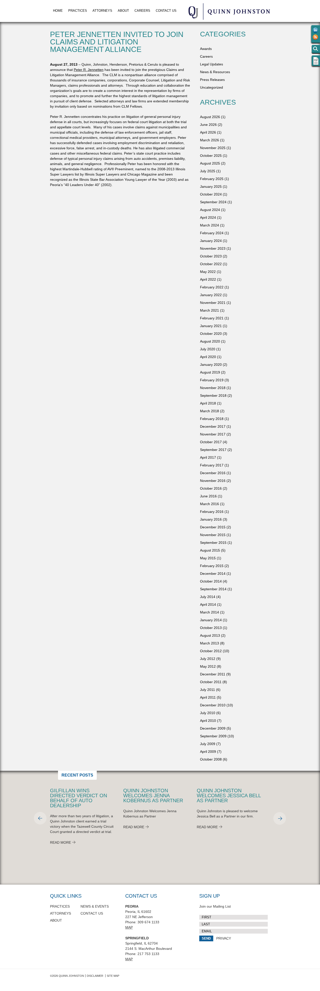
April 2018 (208, 403)
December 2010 (213, 705)
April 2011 (208, 697)
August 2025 (210, 163)
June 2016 (208, 496)
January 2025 (211, 187)
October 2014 (211, 581)
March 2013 (209, 643)
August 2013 (210, 635)
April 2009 (208, 752)
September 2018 (213, 395)
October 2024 (211, 194)
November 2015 (213, 535)
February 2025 (212, 179)
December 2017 (213, 426)
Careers (142, 10)
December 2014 (213, 574)
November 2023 (213, 248)
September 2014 (213, 589)
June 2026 (208, 125)
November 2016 (213, 481)
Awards (206, 49)
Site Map (113, 975)
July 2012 (207, 659)
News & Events (94, 906)
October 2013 (211, 628)
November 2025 (213, 148)
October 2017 (211, 442)
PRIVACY (223, 938)
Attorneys (102, 10)
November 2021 (213, 303)
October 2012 (211, 651)
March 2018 (209, 411)
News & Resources (215, 72)
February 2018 (212, 419)
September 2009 (213, 736)
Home (58, 10)
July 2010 (207, 713)
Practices (77, 10)
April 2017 (208, 457)
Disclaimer (95, 975)
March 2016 (209, 504)
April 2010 (208, 721)
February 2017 (212, 465)
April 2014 (208, 604)
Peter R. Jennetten (89, 70)
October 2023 (211, 256)
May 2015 (208, 558)
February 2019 (212, 380)
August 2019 (210, 372)
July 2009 (207, 744)
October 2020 (211, 334)
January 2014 (211, 620)
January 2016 (211, 519)
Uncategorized (211, 87)
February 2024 (212, 233)
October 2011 (211, 682)
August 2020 (210, 341)
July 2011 (207, 690)
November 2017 (213, 434)
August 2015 (210, 550)
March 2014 (209, 612)
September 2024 (213, 202)
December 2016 (213, 473)
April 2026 (208, 132)
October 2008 (211, 759)
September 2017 (213, 450)
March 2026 (209, 140)
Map (129, 927)
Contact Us (166, 10)
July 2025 (207, 171)
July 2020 (207, 349)
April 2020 (208, 357)
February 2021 (212, 318)
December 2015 (213, 527)
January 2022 (211, 295)
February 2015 (212, 566)
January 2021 (211, 326)
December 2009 (213, 728)
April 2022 (208, 279)
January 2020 (211, 365)
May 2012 (208, 666)
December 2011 (212, 674)
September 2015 (213, 543)
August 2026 (210, 117)
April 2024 (208, 217)
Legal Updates (211, 64)
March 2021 (209, 310)
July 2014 (207, 597)
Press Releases (212, 80)
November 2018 (213, 388)
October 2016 (211, 488)
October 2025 (211, 156)
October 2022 (211, 264)
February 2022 (212, 287)
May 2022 (208, 272)
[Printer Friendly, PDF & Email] (316, 64)
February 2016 (212, 512)
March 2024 (209, 225)
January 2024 (211, 241)
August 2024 (210, 210)
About (123, 10)
